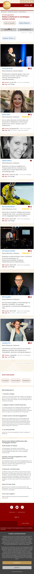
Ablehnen (17, 567)
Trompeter (5, 380)
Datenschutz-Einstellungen (17, 571)
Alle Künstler (4, 12)
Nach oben (25, 523)
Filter (7, 29)
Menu (27, 5)
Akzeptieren (17, 562)
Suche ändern (24, 29)
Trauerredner (15, 380)
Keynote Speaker (9, 23)
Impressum (12, 512)
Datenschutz (21, 512)
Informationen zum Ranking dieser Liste (24, 363)
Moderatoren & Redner (13, 12)
